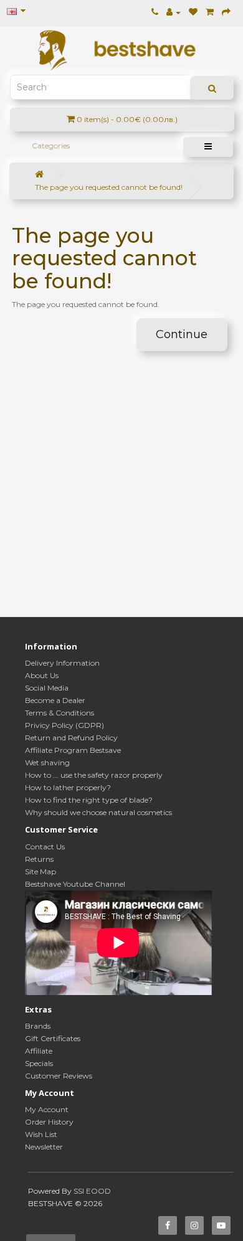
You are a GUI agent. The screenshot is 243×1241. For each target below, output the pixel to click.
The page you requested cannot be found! (109, 187)
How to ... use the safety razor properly (94, 775)
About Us (42, 675)
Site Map (40, 871)
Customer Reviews (58, 1075)
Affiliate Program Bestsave (73, 750)
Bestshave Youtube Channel (75, 884)
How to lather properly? (68, 787)
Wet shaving (47, 762)
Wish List (41, 1134)
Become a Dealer (55, 700)
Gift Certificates (52, 1038)
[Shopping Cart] (210, 12)
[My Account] (173, 12)
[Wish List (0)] (193, 12)
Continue (181, 334)
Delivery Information (62, 663)
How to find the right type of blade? (89, 800)
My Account (47, 1109)
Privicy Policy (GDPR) (64, 725)
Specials (39, 1063)
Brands (37, 1026)
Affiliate (38, 1050)
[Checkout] (226, 12)
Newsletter (44, 1146)
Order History (49, 1121)
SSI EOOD (92, 1191)
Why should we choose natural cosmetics (98, 812)
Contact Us (45, 846)
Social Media (47, 687)
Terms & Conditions (59, 712)
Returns (39, 859)
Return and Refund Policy (71, 737)
